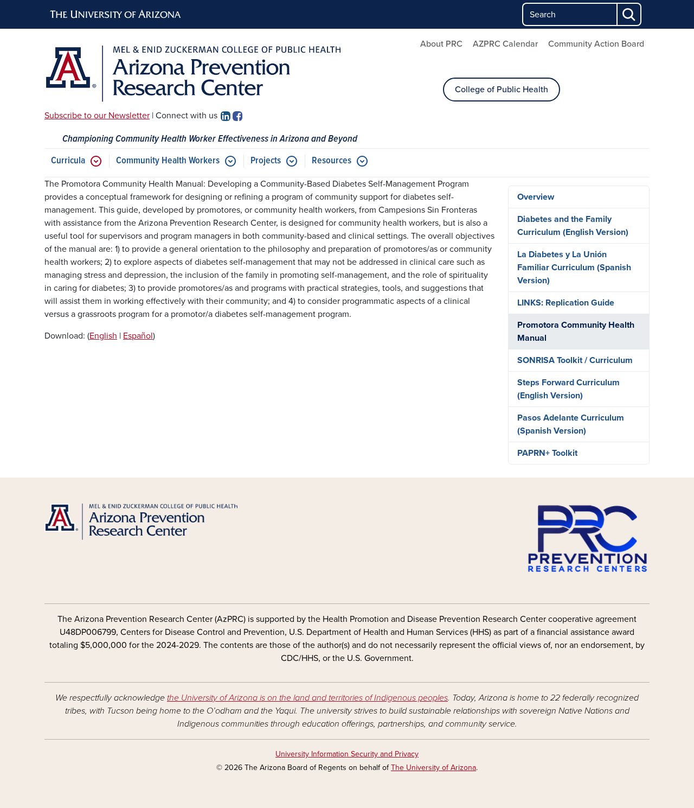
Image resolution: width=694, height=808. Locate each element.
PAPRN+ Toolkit (547, 453)
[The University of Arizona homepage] (116, 14)
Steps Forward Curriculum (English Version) (568, 389)
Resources (331, 161)
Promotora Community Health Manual (575, 331)
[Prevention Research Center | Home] (192, 74)
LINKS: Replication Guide (565, 302)
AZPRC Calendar (505, 44)
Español (138, 335)
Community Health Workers (168, 161)
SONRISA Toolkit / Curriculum (575, 360)
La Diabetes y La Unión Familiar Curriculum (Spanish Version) (574, 267)
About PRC (441, 44)
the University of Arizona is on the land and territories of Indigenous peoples (307, 697)
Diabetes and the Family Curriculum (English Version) (572, 226)
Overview (535, 197)
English (103, 335)
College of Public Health (501, 89)
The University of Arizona (433, 767)
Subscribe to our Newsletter (97, 115)
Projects (265, 161)
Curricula (68, 161)
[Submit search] (629, 14)
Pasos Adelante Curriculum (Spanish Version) (570, 424)
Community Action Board (596, 44)
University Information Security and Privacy (347, 754)
